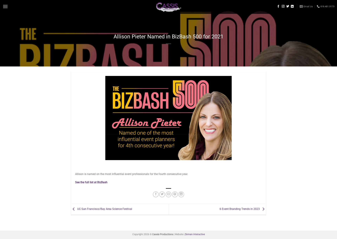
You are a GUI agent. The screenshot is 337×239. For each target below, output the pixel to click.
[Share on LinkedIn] (181, 194)
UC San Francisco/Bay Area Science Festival (104, 209)
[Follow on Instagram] (283, 6)
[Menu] (5, 6)
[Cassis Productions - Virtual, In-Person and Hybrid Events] (168, 7)
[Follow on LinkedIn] (292, 6)
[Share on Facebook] (156, 194)
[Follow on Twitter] (287, 6)
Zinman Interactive (194, 234)
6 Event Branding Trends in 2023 (240, 209)
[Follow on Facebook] (278, 6)
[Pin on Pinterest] (175, 194)
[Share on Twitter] (162, 194)
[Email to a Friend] (168, 194)
